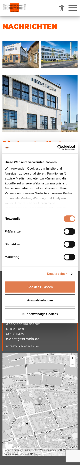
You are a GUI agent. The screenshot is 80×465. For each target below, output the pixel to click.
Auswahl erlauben (40, 300)
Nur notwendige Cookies (40, 314)
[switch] (69, 231)
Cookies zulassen (40, 287)
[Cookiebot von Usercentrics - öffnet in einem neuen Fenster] (57, 147)
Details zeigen (57, 273)
